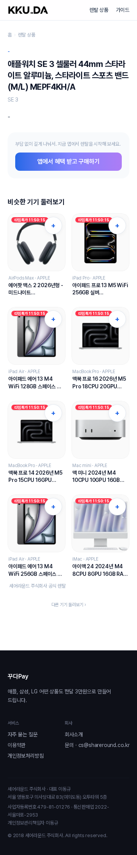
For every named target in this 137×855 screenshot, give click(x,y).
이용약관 (16, 745)
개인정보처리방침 (25, 756)
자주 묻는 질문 (22, 734)
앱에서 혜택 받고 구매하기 (68, 161)
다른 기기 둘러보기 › (68, 604)
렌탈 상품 (98, 10)
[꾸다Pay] (28, 10)
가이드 (122, 10)
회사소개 (74, 734)
